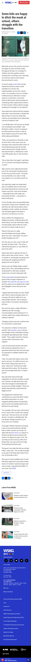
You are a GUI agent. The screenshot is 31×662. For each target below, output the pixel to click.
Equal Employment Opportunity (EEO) (13, 617)
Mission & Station (8, 591)
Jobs (4, 602)
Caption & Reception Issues (10, 628)
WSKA (19, 584)
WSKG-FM (5, 583)
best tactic (15, 433)
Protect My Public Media (10, 621)
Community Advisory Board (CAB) (12, 599)
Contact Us (6, 606)
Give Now (25, 2)
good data (10, 277)
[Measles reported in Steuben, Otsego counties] (7, 521)
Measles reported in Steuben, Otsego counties (20, 523)
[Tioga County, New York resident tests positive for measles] (7, 534)
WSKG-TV (15, 584)
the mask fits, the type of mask (18, 282)
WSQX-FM (11, 583)
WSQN (10, 584)
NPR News (6, 472)
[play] (3, 660)
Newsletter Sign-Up (8, 636)
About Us (5, 588)
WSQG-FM (16, 583)
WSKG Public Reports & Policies (11, 613)
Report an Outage (8, 632)
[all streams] (28, 660)
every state (17, 84)
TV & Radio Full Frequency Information (13, 625)
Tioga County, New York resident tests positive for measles (21, 536)
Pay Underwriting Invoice (10, 639)
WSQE (21, 583)
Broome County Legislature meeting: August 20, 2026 (20, 510)
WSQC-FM (5, 584)
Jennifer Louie (16, 330)
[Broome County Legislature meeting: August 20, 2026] (7, 508)
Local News (16, 493)
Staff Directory (7, 610)
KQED (14, 468)
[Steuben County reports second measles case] (7, 496)
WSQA (24, 583)
